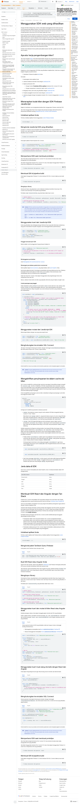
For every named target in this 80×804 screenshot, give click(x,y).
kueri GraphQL (53, 268)
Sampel (19, 785)
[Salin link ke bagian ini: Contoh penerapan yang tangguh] (38, 283)
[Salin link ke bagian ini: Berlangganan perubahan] (36, 259)
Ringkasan (4, 8)
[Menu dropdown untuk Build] (16, 1)
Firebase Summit (42, 783)
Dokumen (21, 1)
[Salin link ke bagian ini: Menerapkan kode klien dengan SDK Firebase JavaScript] (32, 104)
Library (19, 787)
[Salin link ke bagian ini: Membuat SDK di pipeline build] (45, 173)
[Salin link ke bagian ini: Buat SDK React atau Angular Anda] (48, 562)
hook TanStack (49, 629)
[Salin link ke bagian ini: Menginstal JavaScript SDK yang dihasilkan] (54, 127)
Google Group (62, 785)
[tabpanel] (43, 556)
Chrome (39, 796)
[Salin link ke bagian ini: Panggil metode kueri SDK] (37, 242)
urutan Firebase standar (48, 118)
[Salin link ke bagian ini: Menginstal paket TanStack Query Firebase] (54, 546)
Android (34, 796)
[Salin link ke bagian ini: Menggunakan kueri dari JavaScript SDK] (52, 222)
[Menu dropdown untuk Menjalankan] (35, 8)
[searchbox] (8, 12)
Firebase (22, 20)
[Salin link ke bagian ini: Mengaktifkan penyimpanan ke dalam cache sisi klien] (26, 381)
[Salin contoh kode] (65, 121)
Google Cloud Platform (54, 796)
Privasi (25, 801)
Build (14, 1)
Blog (66, 1)
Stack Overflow (62, 783)
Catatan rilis (61, 787)
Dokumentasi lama (63, 791)
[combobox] (44, 1)
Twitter (40, 785)
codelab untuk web (55, 66)
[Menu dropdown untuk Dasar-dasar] (14, 8)
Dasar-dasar (10, 8)
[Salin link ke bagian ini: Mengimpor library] (33, 186)
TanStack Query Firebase (56, 501)
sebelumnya (46, 564)
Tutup (68, 18)
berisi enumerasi (34, 268)
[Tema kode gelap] (63, 121)
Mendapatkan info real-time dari (33, 262)
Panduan (20, 781)
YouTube (40, 787)
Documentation (6, 5)
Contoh (46, 8)
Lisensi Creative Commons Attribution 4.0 (54, 768)
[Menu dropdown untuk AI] (19, 8)
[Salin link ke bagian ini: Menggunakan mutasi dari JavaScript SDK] (53, 329)
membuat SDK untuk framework (46, 111)
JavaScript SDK (46, 81)
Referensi (40, 8)
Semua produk (64, 796)
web (39, 74)
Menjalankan (31, 8)
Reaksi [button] (23, 551)
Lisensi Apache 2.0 (36, 770)
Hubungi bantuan (62, 781)
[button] (7, 19)
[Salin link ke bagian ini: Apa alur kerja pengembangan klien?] (55, 55)
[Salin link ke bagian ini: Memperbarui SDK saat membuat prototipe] (55, 156)
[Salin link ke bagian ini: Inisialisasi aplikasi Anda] (40, 115)
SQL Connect (16, 5)
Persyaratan (20, 801)
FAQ (60, 789)
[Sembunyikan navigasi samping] (15, 801)
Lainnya (28, 1)
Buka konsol (71, 1)
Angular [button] (28, 551)
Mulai (75, 18)
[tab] (23, 551)
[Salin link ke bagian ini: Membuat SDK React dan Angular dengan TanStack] (27, 496)
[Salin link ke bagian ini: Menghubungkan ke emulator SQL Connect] (55, 345)
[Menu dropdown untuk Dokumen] (24, 1)
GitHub (19, 789)
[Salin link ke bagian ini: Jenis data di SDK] (37, 466)
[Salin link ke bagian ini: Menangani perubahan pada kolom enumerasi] (48, 265)
